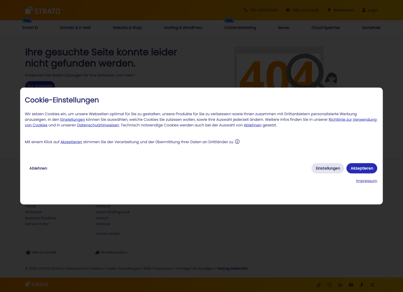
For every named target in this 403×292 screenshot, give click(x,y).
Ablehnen (252, 125)
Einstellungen (72, 119)
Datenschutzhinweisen (98, 125)
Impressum (366, 181)
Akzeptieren (71, 142)
